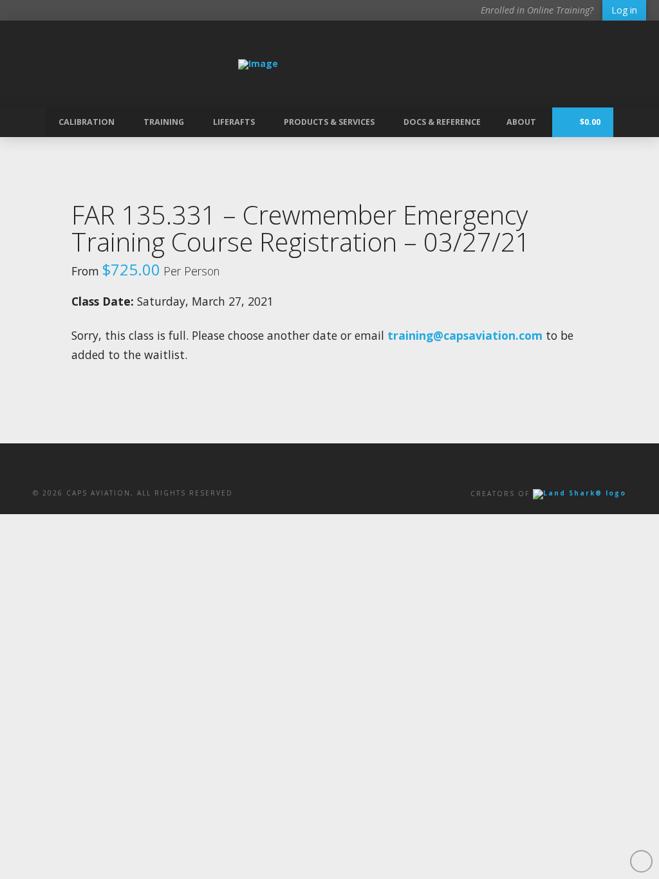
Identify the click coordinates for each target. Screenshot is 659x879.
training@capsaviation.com (465, 335)
